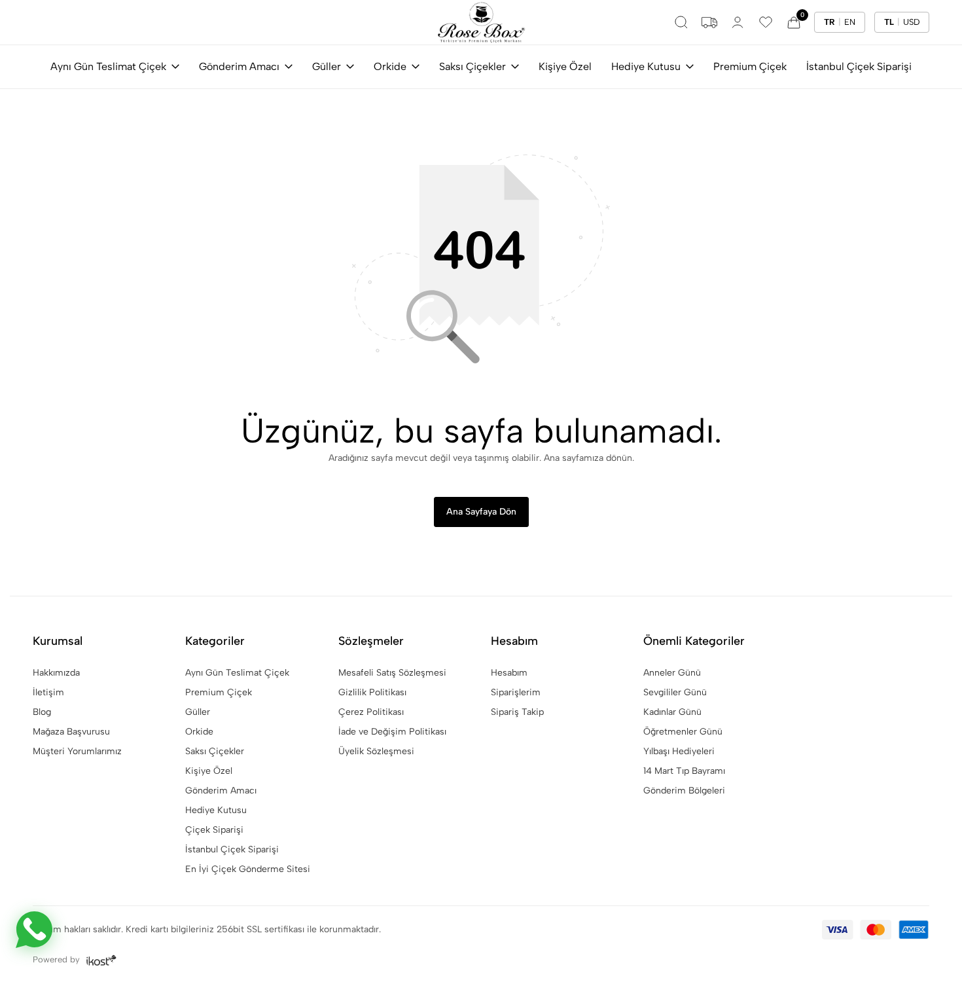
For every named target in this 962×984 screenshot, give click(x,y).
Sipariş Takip (517, 712)
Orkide (390, 66)
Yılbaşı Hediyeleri (679, 751)
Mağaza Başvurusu (71, 731)
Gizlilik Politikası (372, 692)
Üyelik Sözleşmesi (376, 751)
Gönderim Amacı (239, 66)
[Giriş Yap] (737, 22)
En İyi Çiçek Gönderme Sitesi (247, 869)
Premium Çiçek (750, 66)
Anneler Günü (672, 672)
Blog (42, 712)
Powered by (57, 959)
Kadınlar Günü (672, 712)
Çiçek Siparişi (214, 829)
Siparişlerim (516, 692)
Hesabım (509, 672)
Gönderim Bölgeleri (684, 790)
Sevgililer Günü (675, 692)
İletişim (48, 692)
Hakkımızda (56, 672)
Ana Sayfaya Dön (481, 511)
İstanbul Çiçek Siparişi (859, 66)
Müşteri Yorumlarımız (77, 751)
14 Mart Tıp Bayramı (684, 770)
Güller (326, 66)
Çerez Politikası (371, 712)
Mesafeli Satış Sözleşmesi (392, 672)
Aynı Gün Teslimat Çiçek (108, 66)
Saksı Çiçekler (472, 66)
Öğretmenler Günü (682, 731)
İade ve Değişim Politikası (392, 731)
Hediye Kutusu (646, 66)
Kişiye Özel (565, 66)
